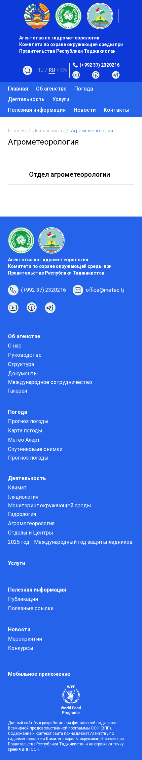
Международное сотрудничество (50, 382)
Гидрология (22, 514)
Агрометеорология (31, 523)
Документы (23, 373)
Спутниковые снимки (35, 449)
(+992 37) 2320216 (100, 65)
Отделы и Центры (30, 533)
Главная (18, 89)
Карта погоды (25, 430)
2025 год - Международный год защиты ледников (70, 542)
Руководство (25, 355)
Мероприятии (25, 639)
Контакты (116, 110)
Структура (21, 364)
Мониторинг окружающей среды (49, 505)
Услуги (61, 99)
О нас (14, 346)
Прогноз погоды (28, 421)
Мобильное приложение (39, 674)
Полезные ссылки (30, 608)
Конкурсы (20, 648)
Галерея (17, 391)
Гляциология (23, 497)
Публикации (23, 599)
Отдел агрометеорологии (69, 174)
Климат (17, 487)
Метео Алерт (24, 440)
